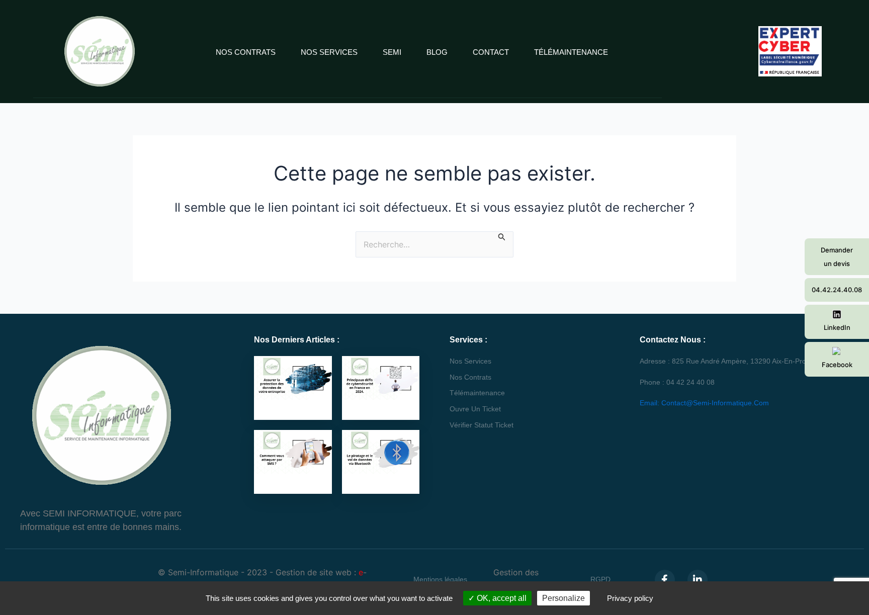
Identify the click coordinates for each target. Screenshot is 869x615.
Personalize (563, 598)
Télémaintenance (571, 52)
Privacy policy (630, 598)
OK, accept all (501, 598)
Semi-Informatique (203, 572)
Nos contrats (246, 52)
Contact (491, 52)
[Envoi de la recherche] (502, 236)
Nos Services (329, 52)
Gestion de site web (314, 572)
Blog (437, 52)
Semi (392, 52)
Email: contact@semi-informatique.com (704, 403)
